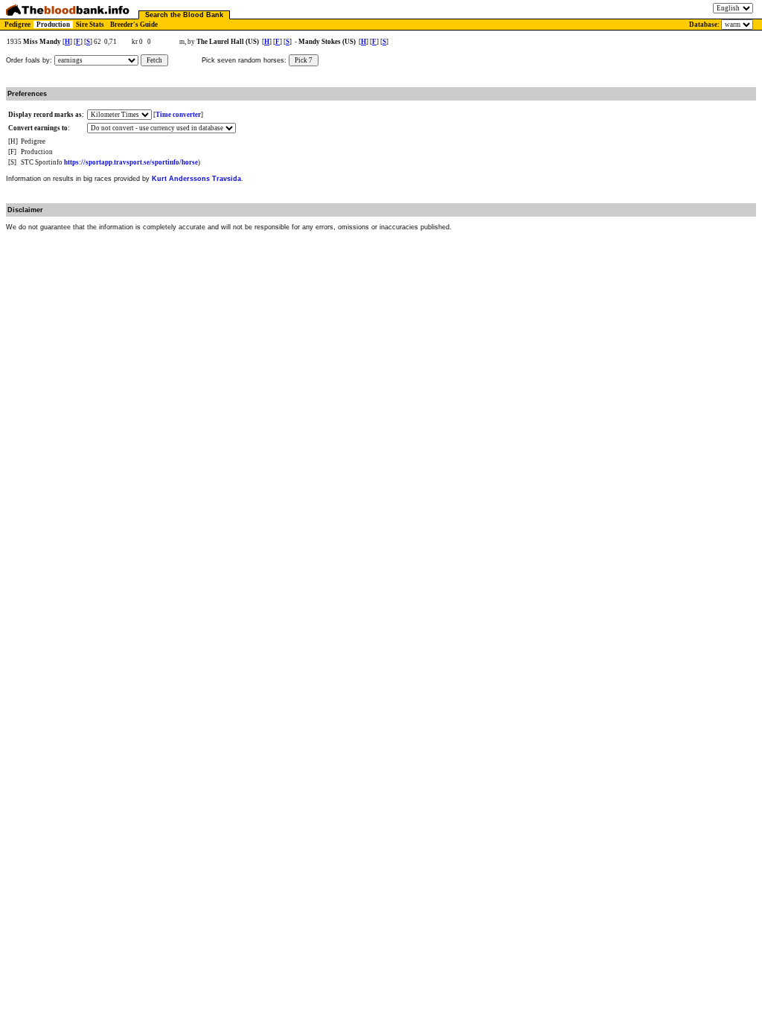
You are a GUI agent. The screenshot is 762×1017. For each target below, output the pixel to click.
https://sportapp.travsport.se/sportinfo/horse (131, 162)
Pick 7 (304, 60)
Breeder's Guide (134, 24)
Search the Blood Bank (184, 15)
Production (53, 24)
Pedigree (17, 24)
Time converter (178, 114)
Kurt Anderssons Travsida (196, 178)
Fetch (154, 60)
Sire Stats (90, 24)
